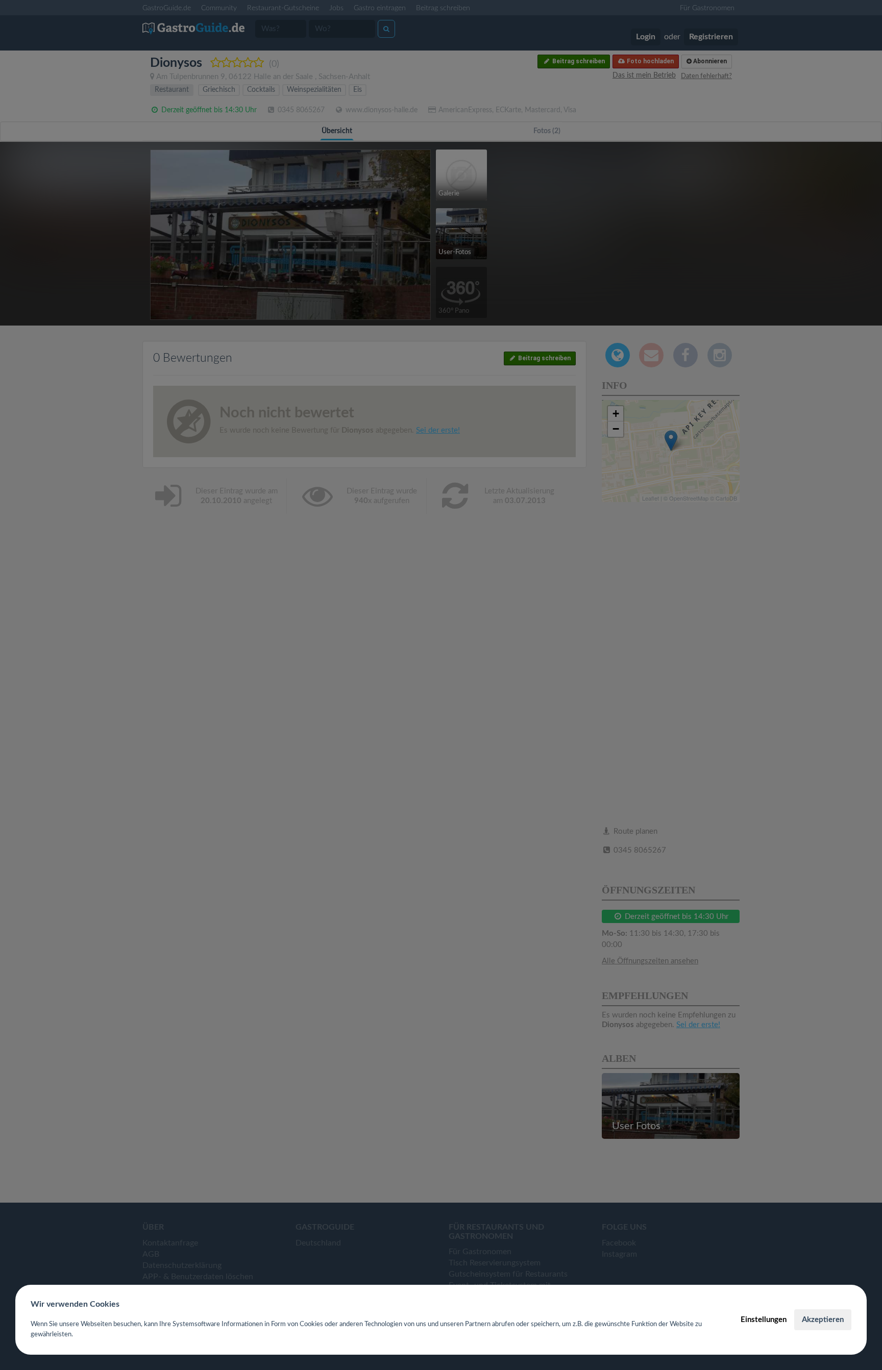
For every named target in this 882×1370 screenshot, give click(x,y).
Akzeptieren (823, 1320)
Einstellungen (764, 1320)
